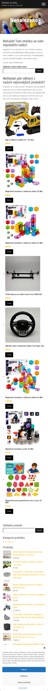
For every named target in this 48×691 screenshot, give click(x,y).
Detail (9, 149)
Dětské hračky (9, 2)
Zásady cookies (23, 688)
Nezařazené (9, 542)
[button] (44, 648)
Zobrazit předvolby (24, 682)
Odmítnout (24, 676)
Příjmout (24, 670)
